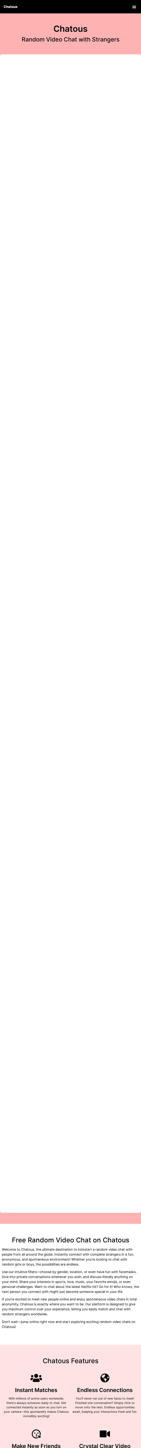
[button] (134, 7)
